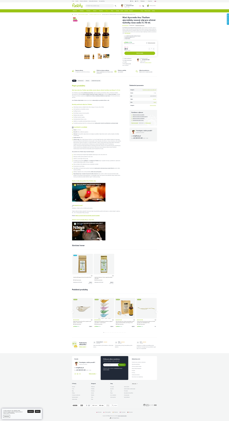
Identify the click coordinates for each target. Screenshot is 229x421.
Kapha (155, 102)
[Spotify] (80, 374)
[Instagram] (77, 374)
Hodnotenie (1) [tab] (80, 80)
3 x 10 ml (154, 99)
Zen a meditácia (113, 395)
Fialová (102, 318)
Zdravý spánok (113, 397)
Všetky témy (134, 383)
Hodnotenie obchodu (136, 374)
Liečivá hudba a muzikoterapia (129, 388)
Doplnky (92, 395)
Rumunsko (131, 412)
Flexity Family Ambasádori (136, 368)
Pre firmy (133, 372)
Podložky (92, 388)
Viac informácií (127, 33)
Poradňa (133, 370)
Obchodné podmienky (136, 364)
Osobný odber (74, 399)
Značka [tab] (96, 80)
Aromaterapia (126, 395)
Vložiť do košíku (139, 53)
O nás (73, 1)
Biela (99, 318)
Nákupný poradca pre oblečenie (138, 118)
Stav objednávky (102, 1)
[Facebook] (75, 374)
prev (72, 311)
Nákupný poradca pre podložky (138, 114)
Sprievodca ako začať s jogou (138, 120)
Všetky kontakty (92, 373)
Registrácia (150, 1)
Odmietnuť (30, 411)
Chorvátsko (123, 412)
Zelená (109, 318)
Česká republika (108, 412)
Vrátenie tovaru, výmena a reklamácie (139, 362)
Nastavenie (6, 416)
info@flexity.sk (137, 136)
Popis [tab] (74, 80)
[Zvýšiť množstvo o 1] (154, 49)
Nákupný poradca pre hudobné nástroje (140, 116)
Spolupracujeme (75, 397)
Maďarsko (116, 412)
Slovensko (100, 412)
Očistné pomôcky (153, 105)
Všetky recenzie (82, 346)
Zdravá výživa (126, 386)
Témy (92, 399)
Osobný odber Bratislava (93, 1)
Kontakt (77, 1)
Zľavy (92, 397)
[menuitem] (75, 10)
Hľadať (115, 5)
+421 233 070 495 (130, 5)
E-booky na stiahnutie (76, 395)
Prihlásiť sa (121, 364)
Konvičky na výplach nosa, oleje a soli (149, 89)
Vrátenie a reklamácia (83, 1)
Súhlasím (38, 411)
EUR (137, 1)
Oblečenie (93, 386)
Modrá (106, 318)
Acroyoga (112, 386)
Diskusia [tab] (87, 80)
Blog (132, 1)
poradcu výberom (148, 62)
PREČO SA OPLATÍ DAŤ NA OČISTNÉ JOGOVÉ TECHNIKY (87, 215)
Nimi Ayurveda (128, 63)
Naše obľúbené (127, 397)
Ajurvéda (112, 388)
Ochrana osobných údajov (136, 366)
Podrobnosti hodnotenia (139, 25)
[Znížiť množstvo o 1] (149, 49)
